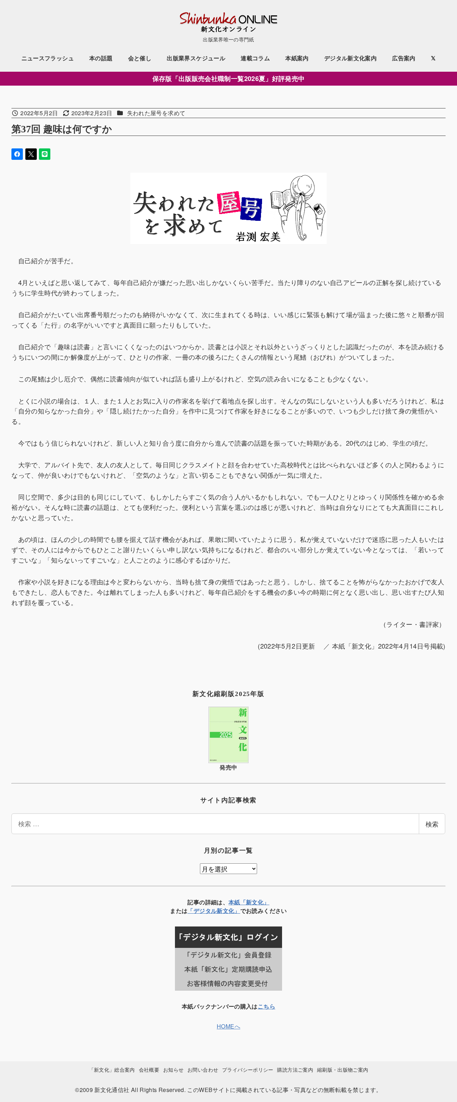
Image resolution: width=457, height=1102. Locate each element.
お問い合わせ (202, 1069)
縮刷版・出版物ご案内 (342, 1069)
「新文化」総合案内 (112, 1069)
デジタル (205, 911)
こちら (266, 1006)
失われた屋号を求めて (156, 113)
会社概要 (149, 1069)
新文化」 (228, 911)
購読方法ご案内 (295, 1069)
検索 (432, 823)
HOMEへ (228, 1026)
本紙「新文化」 (249, 902)
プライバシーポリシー (247, 1069)
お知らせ (173, 1069)
